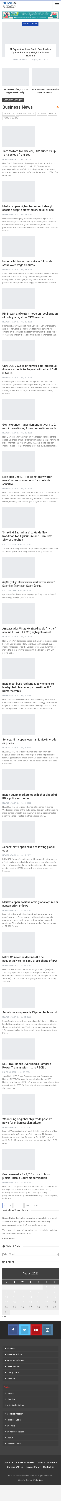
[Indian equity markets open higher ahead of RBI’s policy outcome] (18, 779)
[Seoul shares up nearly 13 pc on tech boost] (18, 997)
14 (38, 1297)
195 (27, 1206)
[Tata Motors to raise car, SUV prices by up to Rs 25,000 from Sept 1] (18, 136)
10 (6, 1297)
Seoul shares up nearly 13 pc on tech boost (29, 1012)
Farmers (52, 114)
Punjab (7, 1387)
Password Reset (14, 1444)
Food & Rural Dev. (11, 118)
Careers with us (13, 1366)
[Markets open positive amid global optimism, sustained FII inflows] (18, 887)
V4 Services (38, 1480)
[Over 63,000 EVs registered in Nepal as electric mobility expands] (45, 77)
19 (22, 1302)
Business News (30, 24)
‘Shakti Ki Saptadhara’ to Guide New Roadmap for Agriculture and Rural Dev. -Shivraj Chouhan (28, 536)
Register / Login (14, 1420)
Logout (10, 1438)
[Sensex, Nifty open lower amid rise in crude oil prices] (18, 724)
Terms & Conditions (15, 1360)
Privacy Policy (13, 1372)
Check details (8, 1238)
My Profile (11, 1426)
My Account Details (15, 1432)
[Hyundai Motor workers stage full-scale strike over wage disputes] (18, 246)
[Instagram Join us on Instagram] (47, 1330)
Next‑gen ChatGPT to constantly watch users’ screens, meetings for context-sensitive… (27, 480)
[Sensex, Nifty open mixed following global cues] (18, 831)
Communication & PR (25, 114)
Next (36, 1206)
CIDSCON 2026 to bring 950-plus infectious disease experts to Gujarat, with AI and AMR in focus (30, 369)
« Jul (4, 1316)
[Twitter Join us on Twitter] (25, 1330)
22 (46, 1302)
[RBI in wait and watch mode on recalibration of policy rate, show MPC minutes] (18, 298)
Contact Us (12, 1378)
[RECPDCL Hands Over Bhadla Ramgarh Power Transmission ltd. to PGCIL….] (18, 1049)
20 (30, 1302)
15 (46, 1297)
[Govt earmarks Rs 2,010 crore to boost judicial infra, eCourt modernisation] (18, 1159)
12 (22, 1297)
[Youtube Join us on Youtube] (36, 1330)
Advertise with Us (14, 1354)
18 (14, 1302)
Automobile (9, 114)
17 (6, 1302)
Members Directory (15, 1414)
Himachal (11, 1399)
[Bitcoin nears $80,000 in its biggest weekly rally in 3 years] (15, 77)
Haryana (10, 1393)
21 (38, 1302)
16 (54, 1297)
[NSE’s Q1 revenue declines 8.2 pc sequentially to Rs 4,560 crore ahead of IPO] (18, 942)
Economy (42, 114)
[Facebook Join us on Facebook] (13, 1330)
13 (30, 1297)
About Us (11, 1348)
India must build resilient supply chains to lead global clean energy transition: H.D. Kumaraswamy (28, 687)
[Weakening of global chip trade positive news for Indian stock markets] (18, 1104)
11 (14, 1297)
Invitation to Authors (15, 1405)
